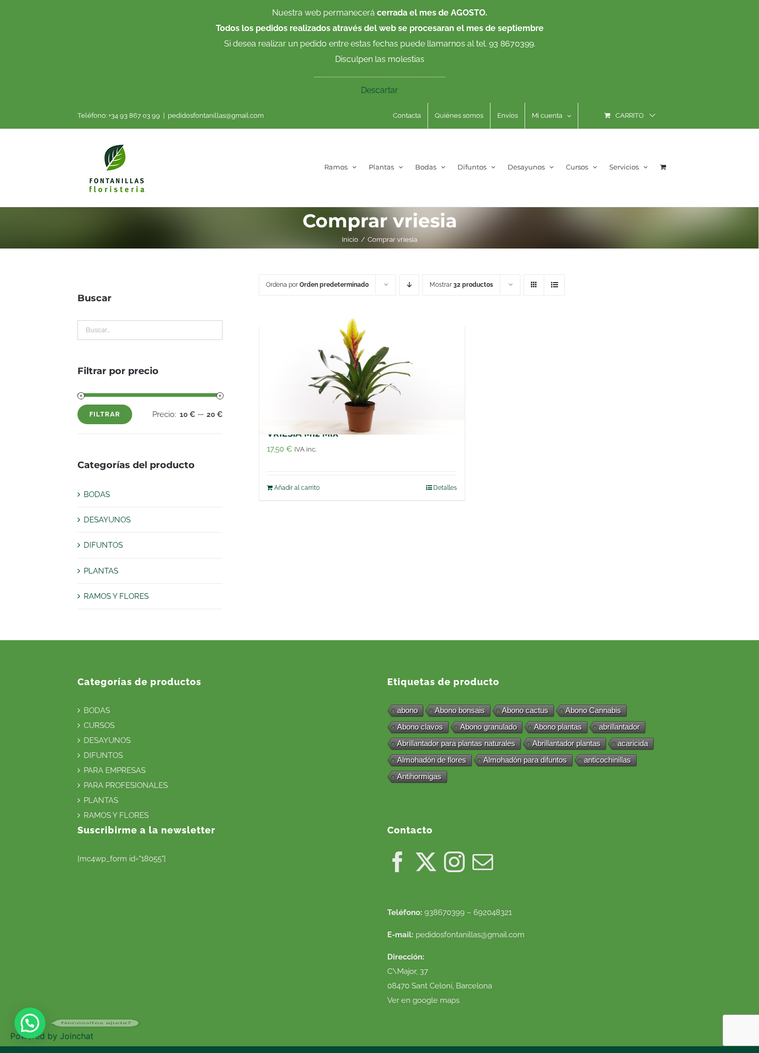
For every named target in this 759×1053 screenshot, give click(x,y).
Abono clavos (420, 726)
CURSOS (99, 725)
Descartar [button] (379, 90)
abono (407, 710)
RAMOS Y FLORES (116, 596)
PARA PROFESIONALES (126, 785)
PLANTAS (101, 571)
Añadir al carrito (297, 487)
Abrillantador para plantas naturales (456, 743)
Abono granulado (488, 726)
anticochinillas (607, 759)
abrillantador (619, 726)
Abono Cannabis (593, 710)
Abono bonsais (460, 710)
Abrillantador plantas (566, 743)
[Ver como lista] (554, 285)
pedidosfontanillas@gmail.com (216, 115)
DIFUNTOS (103, 545)
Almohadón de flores (431, 759)
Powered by (51, 1036)
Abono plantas (558, 726)
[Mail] (482, 861)
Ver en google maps (423, 1000)
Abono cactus (525, 710)
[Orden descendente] (409, 285)
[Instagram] (454, 861)
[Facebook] (397, 861)
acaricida (633, 743)
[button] (29, 1023)
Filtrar (104, 414)
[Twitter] (426, 861)
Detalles (445, 487)
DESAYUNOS (107, 519)
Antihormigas (419, 776)
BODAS (97, 494)
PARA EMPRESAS (115, 770)
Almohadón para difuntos (525, 759)
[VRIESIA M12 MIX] (362, 371)
